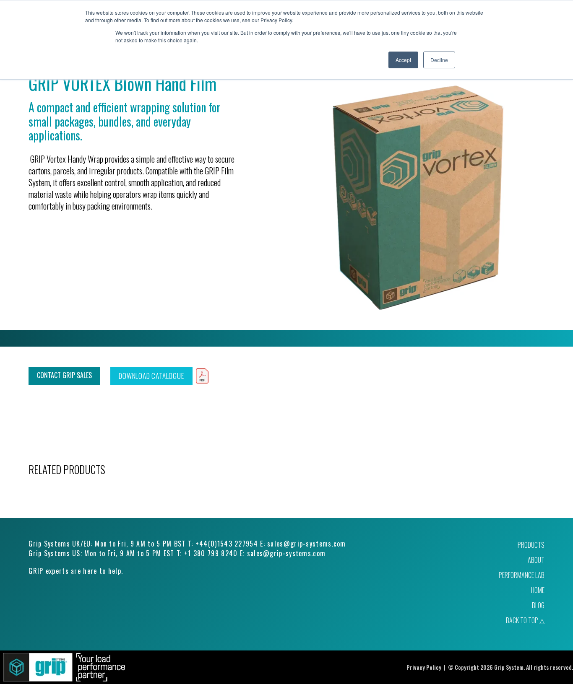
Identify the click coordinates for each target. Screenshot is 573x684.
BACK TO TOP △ (525, 620)
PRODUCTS (531, 545)
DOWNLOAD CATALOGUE (151, 375)
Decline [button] (439, 59)
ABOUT (536, 560)
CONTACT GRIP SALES (64, 375)
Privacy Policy (423, 667)
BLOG (538, 605)
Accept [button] (403, 59)
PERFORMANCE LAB (521, 575)
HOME (537, 590)
